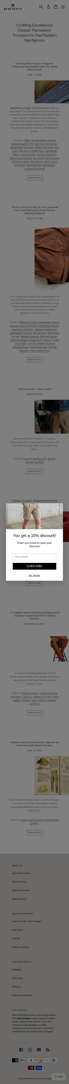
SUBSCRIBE (35, 566)
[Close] (58, 508)
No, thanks (34, 575)
